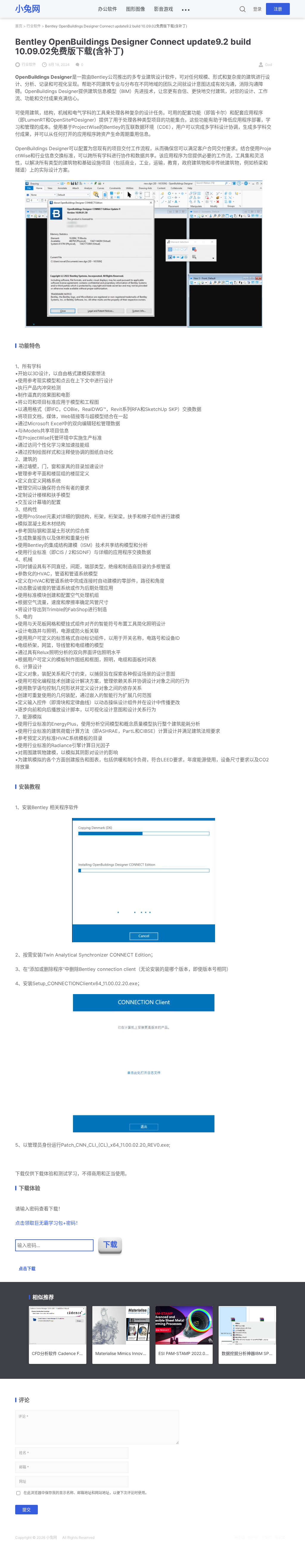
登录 (257, 8)
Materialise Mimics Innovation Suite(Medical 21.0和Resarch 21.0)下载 (121, 1353)
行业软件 (34, 26)
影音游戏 (163, 9)
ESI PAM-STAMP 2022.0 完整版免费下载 (184, 1353)
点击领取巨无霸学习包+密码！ (47, 1223)
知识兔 (280, 1537)
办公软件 (107, 9)
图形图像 (135, 9)
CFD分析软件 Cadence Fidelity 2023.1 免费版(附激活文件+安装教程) (57, 1353)
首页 (18, 26)
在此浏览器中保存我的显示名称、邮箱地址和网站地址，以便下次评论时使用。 (86, 1493)
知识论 (253, 1537)
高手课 (239, 1537)
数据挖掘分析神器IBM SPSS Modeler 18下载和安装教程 (247, 1353)
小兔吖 (266, 1537)
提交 (26, 1509)
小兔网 (51, 1537)
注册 (278, 8)
